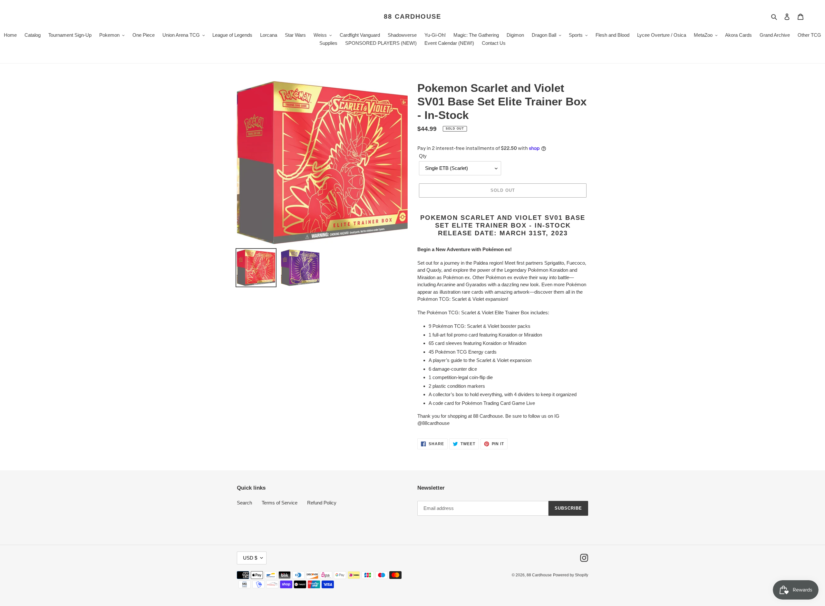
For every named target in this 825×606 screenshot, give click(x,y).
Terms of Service (279, 502)
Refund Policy (321, 502)
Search (244, 502)
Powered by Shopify (570, 575)
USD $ (250, 558)
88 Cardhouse (412, 16)
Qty (423, 156)
